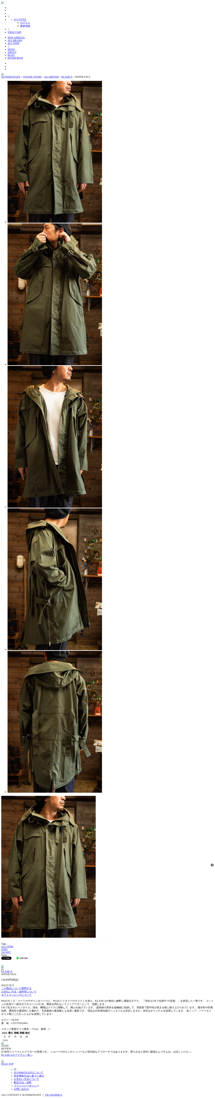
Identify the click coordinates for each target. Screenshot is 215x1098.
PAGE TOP (7, 1064)
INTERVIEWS (15, 58)
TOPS (4, 949)
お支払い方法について (26, 1079)
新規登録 (25, 25)
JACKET (6, 952)
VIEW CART (15, 32)
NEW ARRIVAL (16, 37)
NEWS (11, 49)
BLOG (11, 55)
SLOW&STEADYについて (28, 1072)
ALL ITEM (13, 43)
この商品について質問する (16, 988)
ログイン (25, 22)
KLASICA (66, 77)
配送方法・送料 (22, 1082)
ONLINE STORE (32, 77)
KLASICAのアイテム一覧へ (17, 1055)
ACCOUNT (20, 19)
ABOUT (12, 52)
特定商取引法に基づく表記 (29, 1076)
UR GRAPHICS (53, 1095)
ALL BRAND (15, 40)
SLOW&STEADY (10, 77)
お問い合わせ (21, 1089)
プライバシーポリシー (26, 1085)
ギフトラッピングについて (16, 995)
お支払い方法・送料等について (19, 991)
